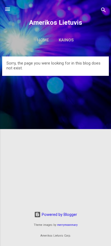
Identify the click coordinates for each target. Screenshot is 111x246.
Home (43, 40)
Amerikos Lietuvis (55, 22)
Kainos (66, 40)
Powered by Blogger (59, 214)
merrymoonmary (67, 225)
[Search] (103, 11)
